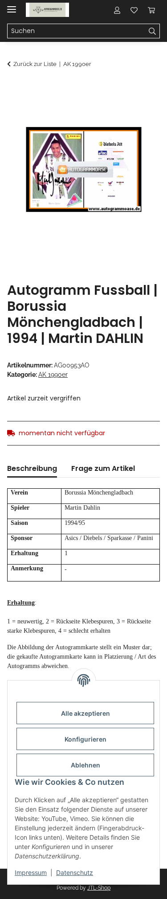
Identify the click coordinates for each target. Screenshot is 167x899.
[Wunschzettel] (134, 10)
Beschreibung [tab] (32, 468)
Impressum (31, 872)
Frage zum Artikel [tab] (103, 468)
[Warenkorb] (151, 10)
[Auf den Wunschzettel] (141, 110)
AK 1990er (53, 374)
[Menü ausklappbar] (11, 5)
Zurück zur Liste (35, 64)
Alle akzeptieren (85, 713)
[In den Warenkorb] (14, 88)
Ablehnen (85, 765)
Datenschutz (74, 872)
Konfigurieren (85, 739)
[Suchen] (152, 31)
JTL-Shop (98, 888)
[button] (117, 10)
